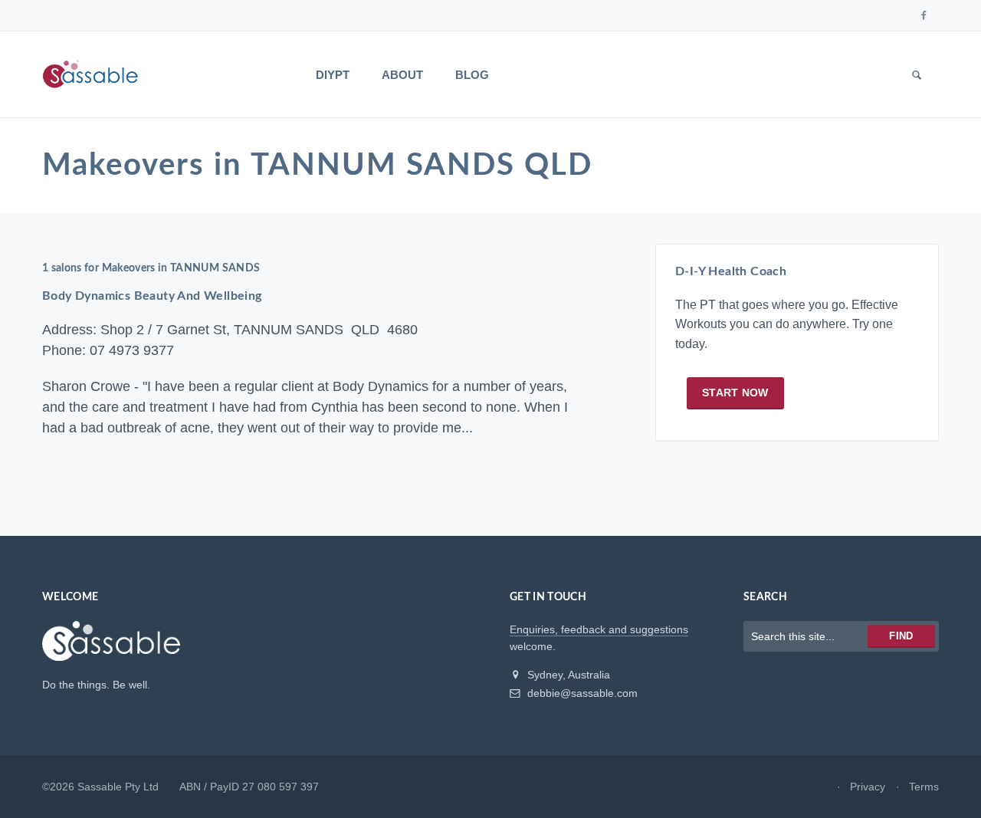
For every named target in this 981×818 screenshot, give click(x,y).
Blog (472, 74)
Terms (924, 786)
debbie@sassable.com (581, 693)
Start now (735, 392)
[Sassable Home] (111, 648)
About (402, 74)
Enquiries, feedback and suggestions (599, 629)
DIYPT (332, 74)
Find (901, 636)
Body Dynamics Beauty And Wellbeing (152, 296)
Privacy (867, 786)
